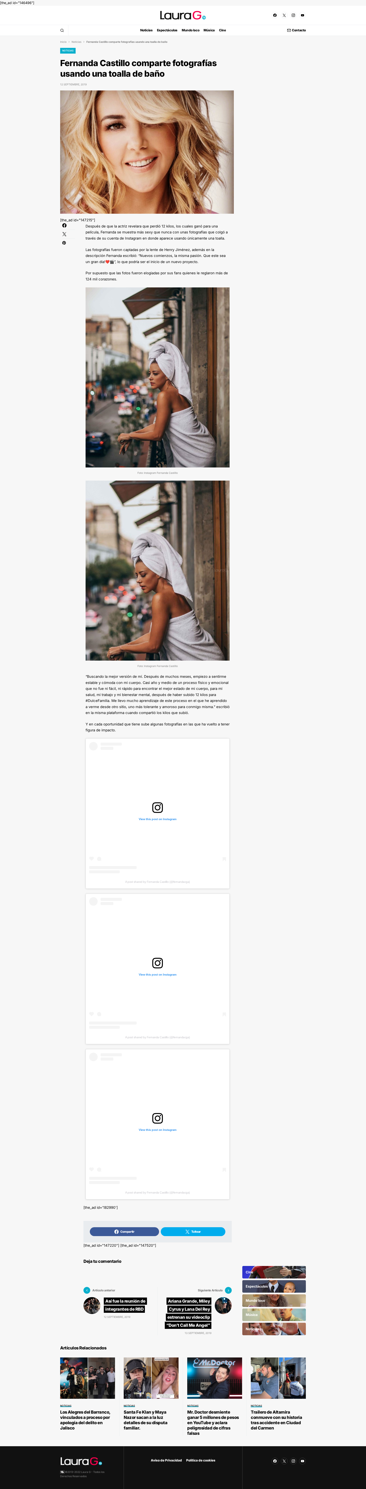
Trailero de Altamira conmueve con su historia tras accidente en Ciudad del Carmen (276, 1420)
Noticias (76, 41)
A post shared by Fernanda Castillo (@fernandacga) (157, 881)
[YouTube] (302, 15)
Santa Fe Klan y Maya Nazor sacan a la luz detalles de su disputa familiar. (145, 1420)
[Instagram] (293, 15)
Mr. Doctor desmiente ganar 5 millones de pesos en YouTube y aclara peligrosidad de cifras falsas (213, 1423)
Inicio (63, 41)
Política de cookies (200, 1460)
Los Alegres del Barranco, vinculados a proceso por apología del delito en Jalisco (85, 1420)
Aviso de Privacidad (166, 1460)
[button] (62, 30)
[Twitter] (284, 15)
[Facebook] (275, 15)
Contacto (299, 30)
